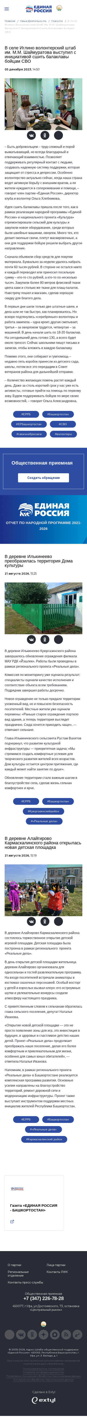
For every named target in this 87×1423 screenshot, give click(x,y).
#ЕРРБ (26, 414)
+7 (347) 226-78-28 (43, 1298)
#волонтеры (63, 434)
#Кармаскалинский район (44, 1139)
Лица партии (56, 1265)
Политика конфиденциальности (43, 1372)
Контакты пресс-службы (25, 1282)
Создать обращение (43, 478)
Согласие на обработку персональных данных (43, 1379)
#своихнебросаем (29, 434)
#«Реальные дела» (44, 821)
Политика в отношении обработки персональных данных (43, 1375)
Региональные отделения (18, 1273)
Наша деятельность (33, 20)
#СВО (63, 424)
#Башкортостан (58, 414)
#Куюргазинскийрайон (43, 811)
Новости (57, 20)
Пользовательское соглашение (43, 1368)
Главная (10, 20)
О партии (14, 1265)
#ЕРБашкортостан (28, 424)
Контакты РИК (57, 1272)
